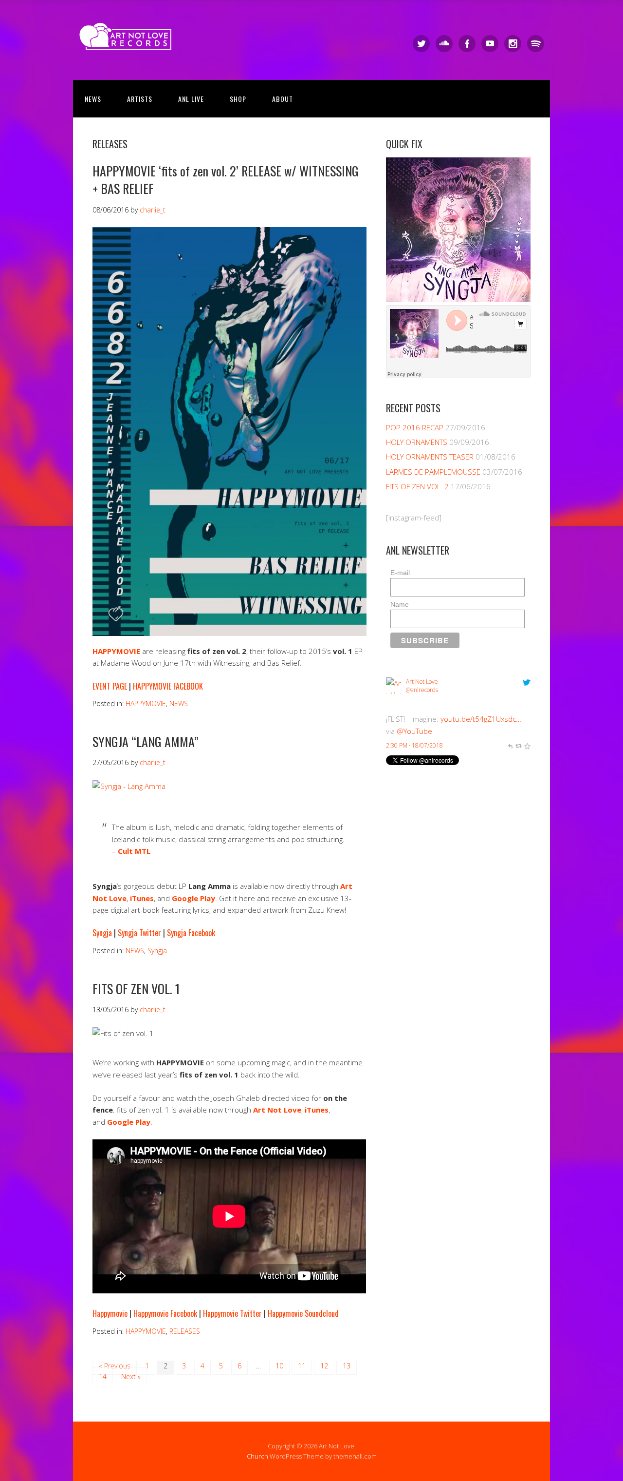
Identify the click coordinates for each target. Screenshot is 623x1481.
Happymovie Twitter (232, 1313)
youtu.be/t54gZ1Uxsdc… (480, 719)
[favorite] (527, 745)
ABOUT (282, 99)
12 (324, 1365)
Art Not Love (277, 1110)
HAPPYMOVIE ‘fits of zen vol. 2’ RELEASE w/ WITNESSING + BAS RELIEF (225, 179)
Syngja (102, 933)
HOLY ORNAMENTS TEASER (430, 457)
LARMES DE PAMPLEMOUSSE (433, 472)
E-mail (400, 573)
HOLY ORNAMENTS (416, 442)
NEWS (93, 99)
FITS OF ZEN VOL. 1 (136, 988)
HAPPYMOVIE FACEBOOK (168, 686)
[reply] (510, 745)
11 (302, 1365)
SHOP (238, 99)
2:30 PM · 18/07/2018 (414, 745)
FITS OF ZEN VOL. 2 (417, 486)
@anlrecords (422, 690)
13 (346, 1365)
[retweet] (518, 745)
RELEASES (184, 1331)
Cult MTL (134, 851)
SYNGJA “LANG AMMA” (145, 741)
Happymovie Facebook (165, 1313)
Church (257, 1456)
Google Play (128, 1122)
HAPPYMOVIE (146, 703)
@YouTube (414, 731)
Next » (131, 1376)
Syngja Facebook (191, 933)
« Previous (114, 1365)
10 (279, 1365)
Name (399, 604)
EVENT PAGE (109, 686)
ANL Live (191, 99)
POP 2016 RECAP (414, 427)
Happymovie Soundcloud (303, 1313)
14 (103, 1376)
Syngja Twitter (139, 933)
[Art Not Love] (128, 41)
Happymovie (110, 1313)
